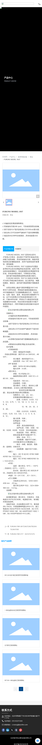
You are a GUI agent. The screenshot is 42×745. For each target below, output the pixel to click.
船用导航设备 (22, 165)
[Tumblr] (16, 738)
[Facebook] (3, 738)
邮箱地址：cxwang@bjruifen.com (16, 733)
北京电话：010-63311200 (13, 729)
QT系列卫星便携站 (11, 654)
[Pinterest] (20, 738)
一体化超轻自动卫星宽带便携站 (15, 619)
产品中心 (12, 165)
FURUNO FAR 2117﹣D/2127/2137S (22, 543)
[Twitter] (12, 738)
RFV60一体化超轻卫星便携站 (14, 689)
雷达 (31, 165)
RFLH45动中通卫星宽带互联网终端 (16, 584)
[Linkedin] (7, 738)
